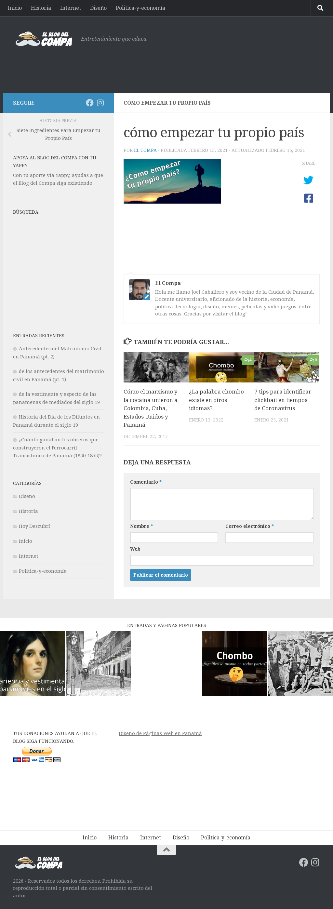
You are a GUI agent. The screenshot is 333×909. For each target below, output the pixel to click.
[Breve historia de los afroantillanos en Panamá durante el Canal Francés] (300, 665)
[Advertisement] (201, 66)
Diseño (98, 8)
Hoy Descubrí (34, 526)
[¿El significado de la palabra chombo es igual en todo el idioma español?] (234, 665)
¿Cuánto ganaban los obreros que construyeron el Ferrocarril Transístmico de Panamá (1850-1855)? (57, 448)
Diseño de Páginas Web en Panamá (160, 733)
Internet (70, 8)
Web (135, 549)
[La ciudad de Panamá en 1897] (98, 665)
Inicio (15, 8)
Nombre (141, 526)
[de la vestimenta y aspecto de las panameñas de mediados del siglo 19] (32, 665)
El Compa (145, 150)
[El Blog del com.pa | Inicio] (43, 39)
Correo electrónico (249, 526)
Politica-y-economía (140, 8)
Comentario (146, 482)
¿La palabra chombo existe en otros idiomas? (216, 399)
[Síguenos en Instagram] (100, 103)
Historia (41, 8)
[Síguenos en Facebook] (90, 103)
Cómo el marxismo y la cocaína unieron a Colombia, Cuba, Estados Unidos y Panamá (151, 408)
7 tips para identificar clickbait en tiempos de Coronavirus (282, 399)
